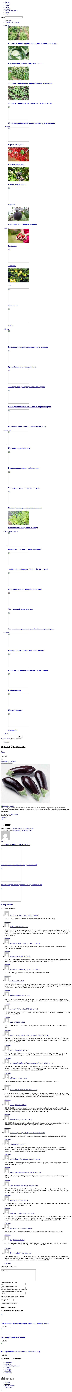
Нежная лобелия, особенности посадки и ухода (27, 427)
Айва (10, 286)
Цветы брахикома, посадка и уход (22, 367)
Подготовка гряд (15, 710)
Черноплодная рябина (17, 184)
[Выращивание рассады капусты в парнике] (18, 60)
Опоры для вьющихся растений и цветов (25, 508)
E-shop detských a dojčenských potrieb (21, 1133)
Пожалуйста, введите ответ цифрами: (13, 1296)
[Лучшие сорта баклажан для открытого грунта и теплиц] (18, 119)
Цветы (6, 7)
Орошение (12, 730)
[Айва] (18, 282)
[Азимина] (18, 262)
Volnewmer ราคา (15, 1228)
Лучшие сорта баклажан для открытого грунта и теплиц (31, 123)
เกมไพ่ (12, 1144)
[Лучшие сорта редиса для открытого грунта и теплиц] (18, 99)
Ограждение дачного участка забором (23, 488)
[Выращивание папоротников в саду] (18, 524)
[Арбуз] (18, 322)
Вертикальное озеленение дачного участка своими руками (25, 1323)
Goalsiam (12, 1200)
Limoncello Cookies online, (18, 1009)
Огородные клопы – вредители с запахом (25, 589)
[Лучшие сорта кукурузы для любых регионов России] (18, 79)
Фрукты (7, 4)
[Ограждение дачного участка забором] (18, 484)
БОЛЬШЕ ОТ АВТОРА (22, 845)
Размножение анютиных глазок (23, 828)
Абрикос (11, 204)
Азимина (12, 266)
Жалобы (7, 1382)
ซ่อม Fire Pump (14, 1119)
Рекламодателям (9, 1385)
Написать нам (8, 1387)
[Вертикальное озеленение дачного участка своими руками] (5, 1319)
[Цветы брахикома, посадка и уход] (18, 363)
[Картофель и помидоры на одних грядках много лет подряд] (18, 40)
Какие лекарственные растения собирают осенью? (28, 670)
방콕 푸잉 (13, 927)
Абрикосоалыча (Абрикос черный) (22, 224)
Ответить (7, 922)
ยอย (11, 1240)
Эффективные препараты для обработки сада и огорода (31, 629)
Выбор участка (14, 690)
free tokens (13, 1050)
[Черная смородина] (18, 141)
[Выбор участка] (18, 686)
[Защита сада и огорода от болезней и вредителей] (18, 565)
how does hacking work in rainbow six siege (23, 1035)
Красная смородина (16, 164)
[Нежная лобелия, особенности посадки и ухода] (18, 423)
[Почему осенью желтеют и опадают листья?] (18, 647)
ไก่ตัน (11, 1022)
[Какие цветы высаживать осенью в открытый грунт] (18, 403)
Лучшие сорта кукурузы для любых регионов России (30, 83)
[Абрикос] (18, 201)
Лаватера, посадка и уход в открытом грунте (26, 387)
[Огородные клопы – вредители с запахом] (18, 585)
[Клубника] (18, 242)
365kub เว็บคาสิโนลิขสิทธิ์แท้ (19, 1159)
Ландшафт (7, 9)
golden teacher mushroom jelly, (19, 969)
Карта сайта (8, 20)
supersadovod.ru (13, 814)
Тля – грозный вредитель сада (20, 609)
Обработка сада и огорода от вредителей (25, 549)
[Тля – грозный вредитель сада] (18, 605)
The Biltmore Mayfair (16, 1213)
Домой (3, 739)
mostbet (12, 1105)
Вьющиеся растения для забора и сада (23, 468)
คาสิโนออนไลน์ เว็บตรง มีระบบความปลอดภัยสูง (25, 1063)
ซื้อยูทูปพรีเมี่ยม (15, 1253)
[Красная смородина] (18, 161)
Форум (6, 14)
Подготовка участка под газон (22, 830)
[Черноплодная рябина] (18, 181)
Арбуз (10, 325)
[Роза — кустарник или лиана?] (5, 1334)
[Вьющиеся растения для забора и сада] (18, 464)
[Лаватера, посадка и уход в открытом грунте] (18, 383)
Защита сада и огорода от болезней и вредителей (28, 569)
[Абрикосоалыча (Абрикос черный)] (18, 220)
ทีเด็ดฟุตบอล (14, 995)
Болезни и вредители (11, 10)
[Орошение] (18, 726)
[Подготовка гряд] (18, 706)
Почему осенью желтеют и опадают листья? (26, 650)
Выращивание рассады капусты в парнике (25, 63)
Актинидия (12, 305)
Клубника (12, 246)
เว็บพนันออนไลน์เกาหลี (17, 1090)
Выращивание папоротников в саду (23, 528)
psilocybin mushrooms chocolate (19, 1172)
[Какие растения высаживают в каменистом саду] (5, 1348)
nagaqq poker (14, 956)
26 (1, 758)
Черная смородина (15, 145)
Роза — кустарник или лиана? (13, 1337)
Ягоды (6, 5)
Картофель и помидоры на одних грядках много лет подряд (32, 43)
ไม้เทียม (12, 1078)
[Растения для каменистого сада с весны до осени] (18, 343)
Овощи (6, 2)
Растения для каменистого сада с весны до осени (28, 347)
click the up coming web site (18, 915)
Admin (3, 753)
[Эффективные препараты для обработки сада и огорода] (18, 625)
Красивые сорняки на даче (19, 448)
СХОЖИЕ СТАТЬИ (7, 845)
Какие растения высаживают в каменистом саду (20, 1351)
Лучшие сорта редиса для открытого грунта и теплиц (30, 103)
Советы (6, 12)
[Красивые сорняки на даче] (18, 444)
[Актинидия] (18, 302)
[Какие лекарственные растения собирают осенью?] (18, 667)
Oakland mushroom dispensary (19, 943)
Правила (7, 1384)
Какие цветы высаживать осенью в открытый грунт (29, 407)
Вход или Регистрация (11, 22)
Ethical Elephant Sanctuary (18, 1185)
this (11, 981)
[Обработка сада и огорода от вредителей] (18, 545)
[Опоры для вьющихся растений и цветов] (18, 504)
